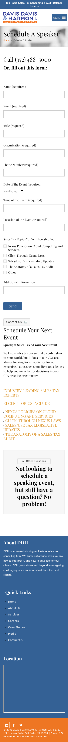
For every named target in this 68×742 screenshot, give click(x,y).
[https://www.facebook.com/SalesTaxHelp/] (14, 725)
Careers (13, 620)
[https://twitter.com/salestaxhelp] (21, 725)
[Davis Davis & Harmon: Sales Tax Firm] (20, 17)
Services (13, 614)
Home (6, 40)
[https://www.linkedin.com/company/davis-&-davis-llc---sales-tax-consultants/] (7, 725)
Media (12, 633)
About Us (14, 608)
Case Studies (16, 627)
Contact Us (15, 640)
